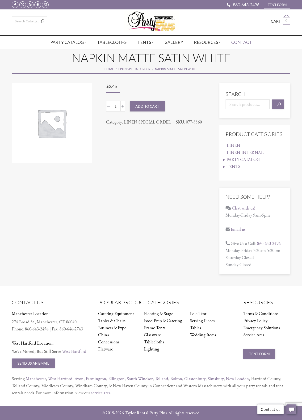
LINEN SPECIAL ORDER (147, 122)
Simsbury (216, 378)
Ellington (116, 378)
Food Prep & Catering (163, 320)
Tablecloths (154, 342)
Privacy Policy (255, 320)
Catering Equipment (116, 313)
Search (235, 94)
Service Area (253, 335)
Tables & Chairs (112, 320)
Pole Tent (198, 313)
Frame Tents (154, 327)
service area (101, 392)
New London (237, 378)
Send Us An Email (33, 363)
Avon (79, 378)
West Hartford (74, 351)
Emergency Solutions (261, 327)
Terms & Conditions (260, 313)
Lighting (151, 349)
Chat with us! (243, 208)
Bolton (176, 378)
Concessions (108, 342)
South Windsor (140, 378)
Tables (195, 327)
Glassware (152, 335)
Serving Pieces (202, 320)
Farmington (96, 378)
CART (279, 21)
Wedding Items (203, 335)
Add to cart (147, 106)
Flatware (105, 349)
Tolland (161, 378)
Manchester (36, 378)
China (103, 335)
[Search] (42, 21)
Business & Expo (112, 327)
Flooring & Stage (158, 313)
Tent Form (259, 354)
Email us (238, 229)
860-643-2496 (246, 4)
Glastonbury (195, 378)
